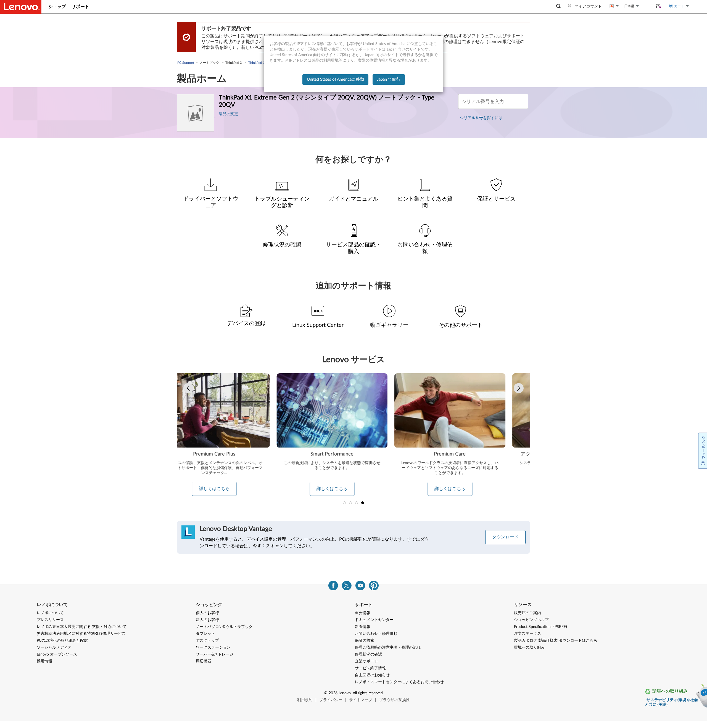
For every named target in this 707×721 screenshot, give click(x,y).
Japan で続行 (388, 79)
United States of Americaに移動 (335, 79)
